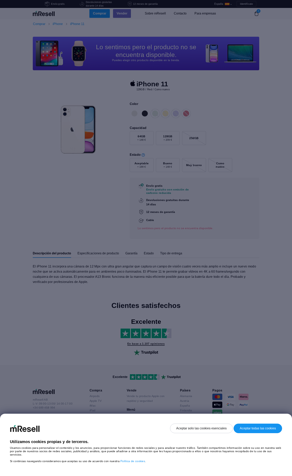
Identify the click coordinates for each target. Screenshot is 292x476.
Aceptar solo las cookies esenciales (201, 428)
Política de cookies (132, 461)
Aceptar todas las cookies (258, 428)
